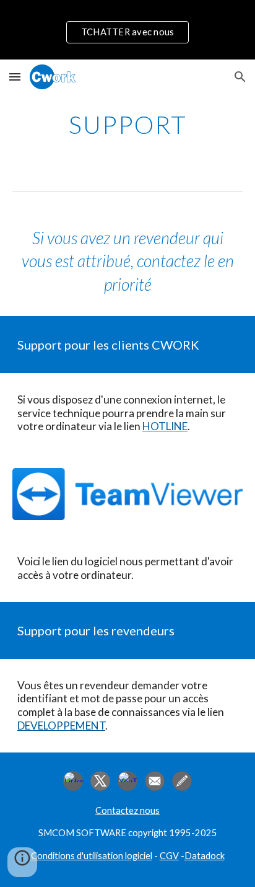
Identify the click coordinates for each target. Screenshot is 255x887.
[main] (127, 124)
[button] (15, 77)
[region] (127, 30)
